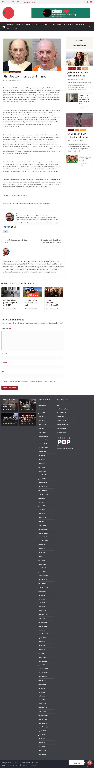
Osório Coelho (61, 420)
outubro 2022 (42, 583)
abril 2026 (41, 420)
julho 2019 (41, 735)
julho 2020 (41, 688)
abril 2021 (41, 653)
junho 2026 (41, 413)
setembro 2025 (43, 448)
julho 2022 (41, 595)
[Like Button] (5, 231)
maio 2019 (41, 742)
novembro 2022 (43, 579)
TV (36, 24)
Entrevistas (57, 24)
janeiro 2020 (42, 711)
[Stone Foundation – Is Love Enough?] (54, 289)
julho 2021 (41, 642)
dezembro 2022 (43, 576)
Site (2, 372)
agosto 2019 (42, 731)
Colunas (45, 24)
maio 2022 (41, 603)
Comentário (6, 329)
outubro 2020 (42, 676)
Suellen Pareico (62, 428)
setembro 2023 (43, 541)
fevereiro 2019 (42, 754)
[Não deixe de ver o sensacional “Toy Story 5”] (72, 161)
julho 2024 (41, 502)
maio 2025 (41, 463)
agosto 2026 (42, 405)
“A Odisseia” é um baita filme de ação (78, 135)
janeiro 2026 (42, 432)
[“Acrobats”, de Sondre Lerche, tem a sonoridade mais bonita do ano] (72, 101)
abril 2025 (41, 467)
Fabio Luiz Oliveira (63, 409)
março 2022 (42, 611)
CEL (19, 80)
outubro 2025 (42, 444)
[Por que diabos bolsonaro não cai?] (32, 289)
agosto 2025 (42, 451)
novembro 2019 (43, 719)
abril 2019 (41, 746)
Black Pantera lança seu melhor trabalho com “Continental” (27, 418)
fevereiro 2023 (42, 568)
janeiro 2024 (42, 525)
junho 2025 (41, 459)
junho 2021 (41, 645)
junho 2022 (41, 599)
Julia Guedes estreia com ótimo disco (78, 74)
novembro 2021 (43, 626)
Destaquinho (71, 68)
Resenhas (85, 68)
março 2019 (42, 750)
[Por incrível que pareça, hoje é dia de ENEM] (10, 289)
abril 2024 (41, 514)
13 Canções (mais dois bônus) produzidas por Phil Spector (50, 241)
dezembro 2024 (43, 482)
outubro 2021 (42, 630)
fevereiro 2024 (42, 521)
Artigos (6, 72)
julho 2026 (41, 409)
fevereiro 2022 (42, 614)
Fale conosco (12, 29)
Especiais (10, 24)
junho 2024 (41, 506)
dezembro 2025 (43, 436)
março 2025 (42, 471)
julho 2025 (41, 455)
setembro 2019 (43, 727)
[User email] (15, 227)
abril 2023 (41, 560)
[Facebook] (5, 227)
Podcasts (67, 24)
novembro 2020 (43, 673)
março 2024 (42, 517)
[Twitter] (12, 227)
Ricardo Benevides (63, 424)
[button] (22, 24)
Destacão (12, 72)
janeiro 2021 (42, 665)
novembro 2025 (43, 440)
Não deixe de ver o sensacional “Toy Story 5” (85, 159)
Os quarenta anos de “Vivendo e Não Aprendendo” (27, 405)
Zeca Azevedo (61, 432)
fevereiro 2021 (42, 661)
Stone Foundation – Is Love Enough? (52, 302)
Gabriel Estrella (62, 413)
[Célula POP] (3, 27)
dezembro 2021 (43, 622)
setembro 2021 (43, 634)
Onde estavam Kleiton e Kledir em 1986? (35, 2)
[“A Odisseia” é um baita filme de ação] (79, 120)
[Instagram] (8, 227)
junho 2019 (41, 739)
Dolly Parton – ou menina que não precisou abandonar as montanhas (9, 403)
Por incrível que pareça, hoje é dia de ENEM (16, 241)
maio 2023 (41, 556)
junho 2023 (41, 552)
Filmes (28, 24)
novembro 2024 (43, 486)
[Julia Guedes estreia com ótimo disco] (79, 59)
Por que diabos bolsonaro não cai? (31, 302)
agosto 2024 (42, 498)
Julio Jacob (60, 417)
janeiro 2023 (42, 572)
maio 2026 (41, 417)
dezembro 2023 (43, 529)
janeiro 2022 (42, 618)
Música (18, 24)
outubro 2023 (42, 537)
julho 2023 (41, 548)
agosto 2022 (42, 591)
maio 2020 (41, 696)
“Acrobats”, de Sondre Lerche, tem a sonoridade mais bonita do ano (84, 99)
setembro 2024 (43, 494)
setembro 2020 (43, 680)
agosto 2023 (42, 545)
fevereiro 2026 (42, 428)
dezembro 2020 (43, 669)
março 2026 (42, 424)
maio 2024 (41, 510)
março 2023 (42, 564)
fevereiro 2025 (42, 475)
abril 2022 (41, 607)
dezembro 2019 (43, 715)
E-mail (4, 363)
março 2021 (42, 657)
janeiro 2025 (42, 479)
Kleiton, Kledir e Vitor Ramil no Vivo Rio (9, 419)
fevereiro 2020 (42, 707)
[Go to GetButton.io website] (90, 766)
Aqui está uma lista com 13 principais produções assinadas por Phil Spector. (26, 203)
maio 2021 (41, 649)
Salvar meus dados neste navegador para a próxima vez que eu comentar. (29, 381)
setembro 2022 (43, 587)
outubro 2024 (42, 490)
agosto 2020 (42, 684)
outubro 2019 (42, 723)
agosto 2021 (42, 638)
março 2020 (42, 704)
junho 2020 (41, 692)
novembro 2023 (43, 533)
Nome (4, 354)
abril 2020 (41, 700)
